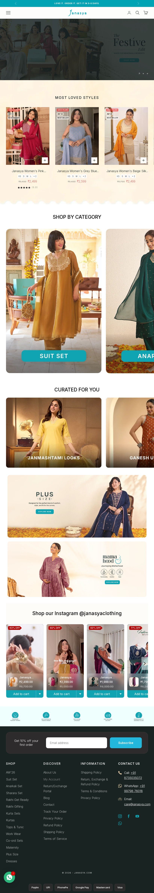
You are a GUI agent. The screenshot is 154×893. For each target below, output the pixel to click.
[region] (77, 49)
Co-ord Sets (14, 840)
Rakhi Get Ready (17, 800)
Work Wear (13, 834)
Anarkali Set (14, 786)
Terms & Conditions (94, 791)
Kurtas (10, 820)
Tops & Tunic (15, 827)
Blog (46, 798)
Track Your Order (55, 811)
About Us (49, 772)
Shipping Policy (53, 832)
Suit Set (11, 779)
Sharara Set (14, 793)
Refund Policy (52, 825)
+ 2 (34, 176)
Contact (48, 804)
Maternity (12, 847)
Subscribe (125, 743)
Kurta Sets (13, 813)
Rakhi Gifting (14, 806)
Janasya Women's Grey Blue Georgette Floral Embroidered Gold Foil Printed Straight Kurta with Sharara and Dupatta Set (77, 171)
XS (19, 176)
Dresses (11, 861)
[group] (77, 49)
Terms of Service (55, 839)
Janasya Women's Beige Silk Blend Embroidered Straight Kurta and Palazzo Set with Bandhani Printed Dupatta (126, 171)
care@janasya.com (137, 804)
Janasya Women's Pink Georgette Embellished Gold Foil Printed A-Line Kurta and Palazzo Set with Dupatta (27, 171)
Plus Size (12, 854)
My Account (51, 779)
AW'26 (10, 772)
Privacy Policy (53, 818)
